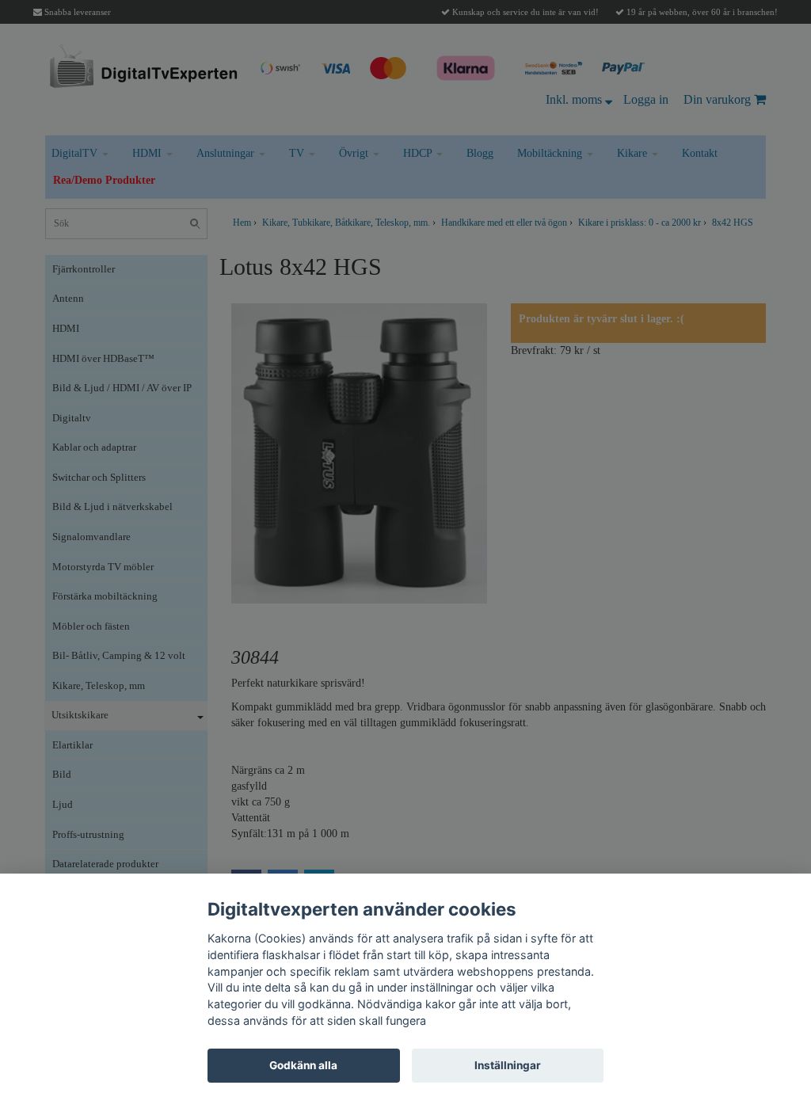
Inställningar (507, 1065)
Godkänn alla (303, 1065)
